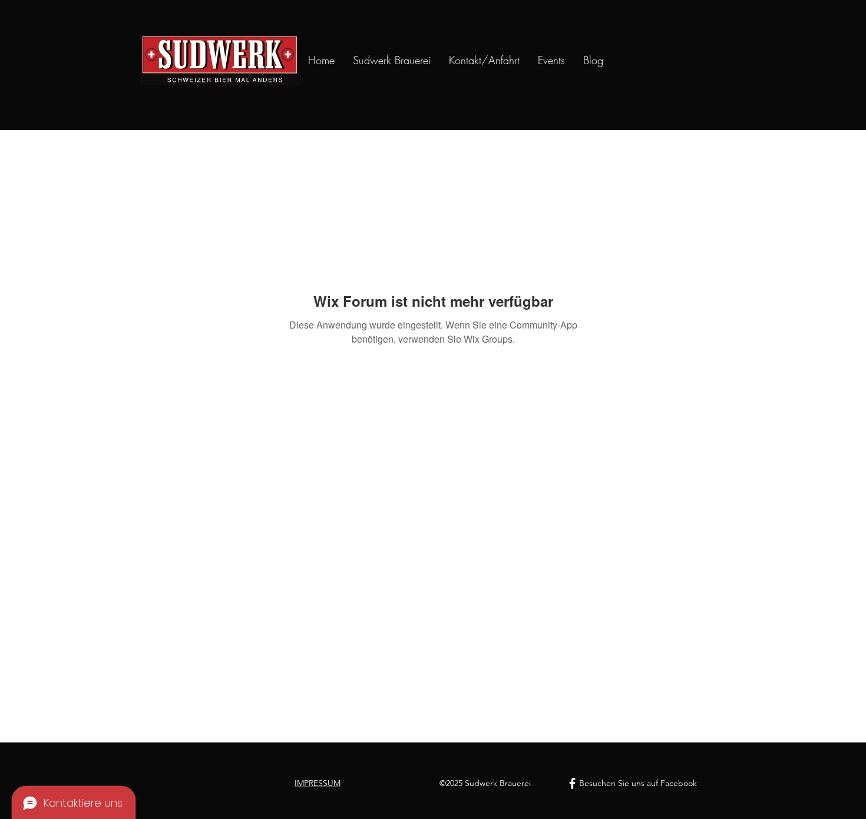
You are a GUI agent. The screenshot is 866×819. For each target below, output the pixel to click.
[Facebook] (572, 783)
